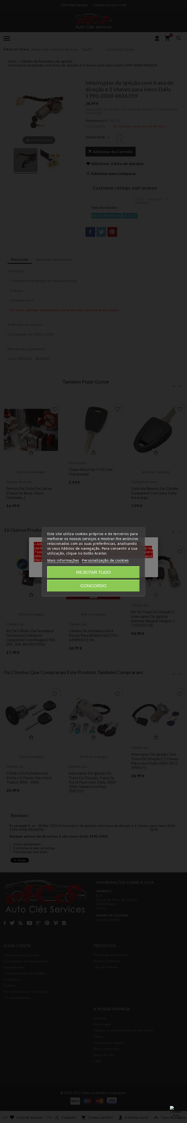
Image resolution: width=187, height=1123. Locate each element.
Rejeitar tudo (93, 572)
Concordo (93, 585)
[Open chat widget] (176, 1112)
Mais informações (63, 560)
